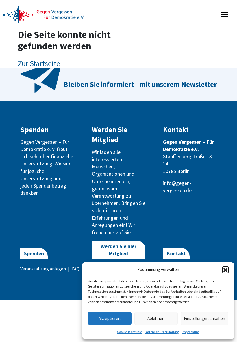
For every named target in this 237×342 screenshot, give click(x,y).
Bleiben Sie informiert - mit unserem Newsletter (140, 84)
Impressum (190, 332)
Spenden (34, 253)
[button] (225, 269)
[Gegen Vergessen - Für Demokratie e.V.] (43, 14)
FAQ (76, 269)
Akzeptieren (110, 318)
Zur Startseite (39, 63)
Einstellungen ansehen (204, 318)
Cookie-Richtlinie (129, 332)
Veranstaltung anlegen (43, 269)
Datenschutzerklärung (162, 332)
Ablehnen (155, 318)
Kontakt (176, 253)
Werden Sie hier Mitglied (118, 250)
